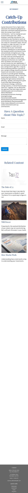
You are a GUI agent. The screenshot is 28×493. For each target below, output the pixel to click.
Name (3, 118)
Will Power (6, 222)
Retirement (14, 486)
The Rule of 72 (7, 187)
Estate (14, 489)
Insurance (14, 491)
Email (2, 127)
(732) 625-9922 (15, 470)
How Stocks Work (8, 255)
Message (3, 136)
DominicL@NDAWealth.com (14, 480)
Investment (14, 488)
